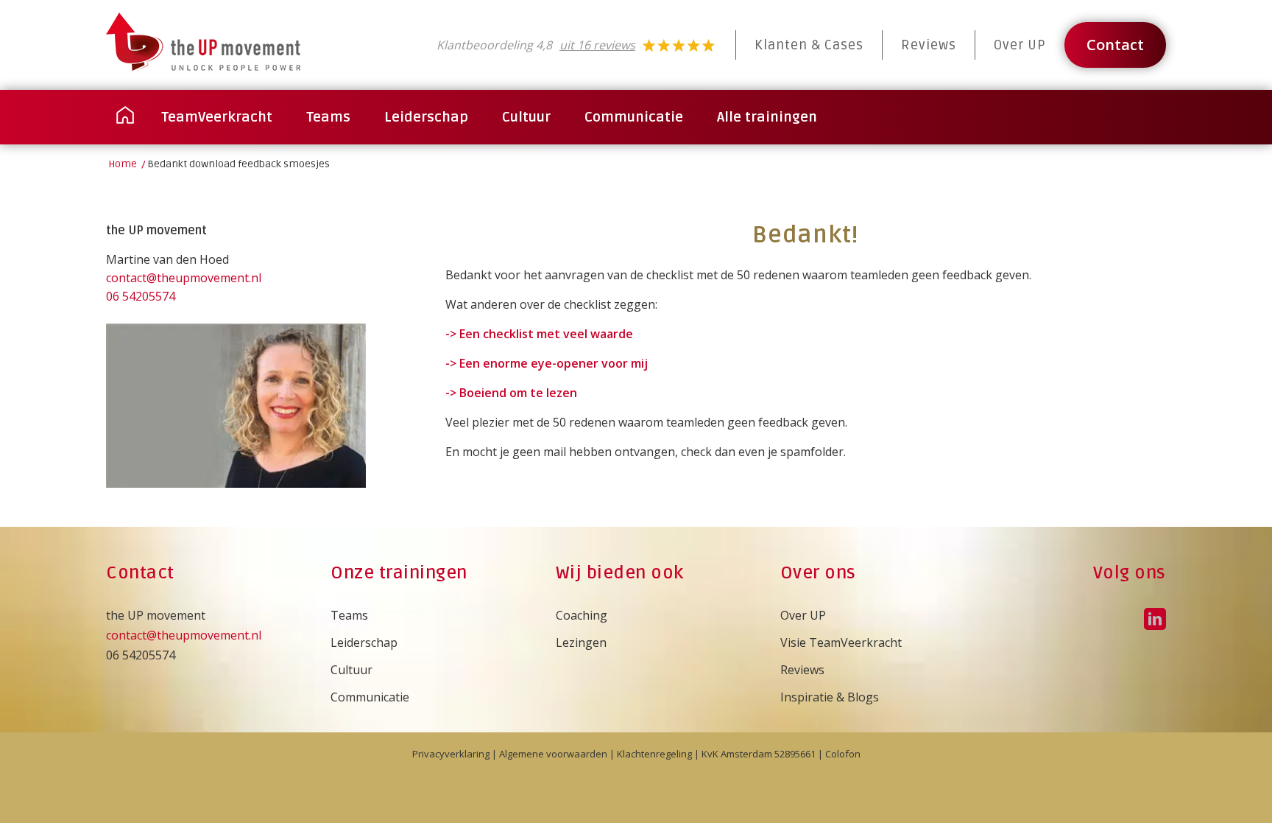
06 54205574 (140, 296)
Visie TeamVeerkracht (841, 642)
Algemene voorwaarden (553, 753)
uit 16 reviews (597, 45)
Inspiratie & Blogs (829, 697)
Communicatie (370, 697)
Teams (349, 615)
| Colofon (838, 753)
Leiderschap (364, 642)
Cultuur (351, 670)
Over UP (1020, 45)
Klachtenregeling (654, 753)
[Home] (125, 117)
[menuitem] (125, 117)
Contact (1115, 45)
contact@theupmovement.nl (183, 278)
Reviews (928, 45)
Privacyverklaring (451, 753)
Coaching (581, 615)
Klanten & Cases (809, 45)
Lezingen (581, 642)
